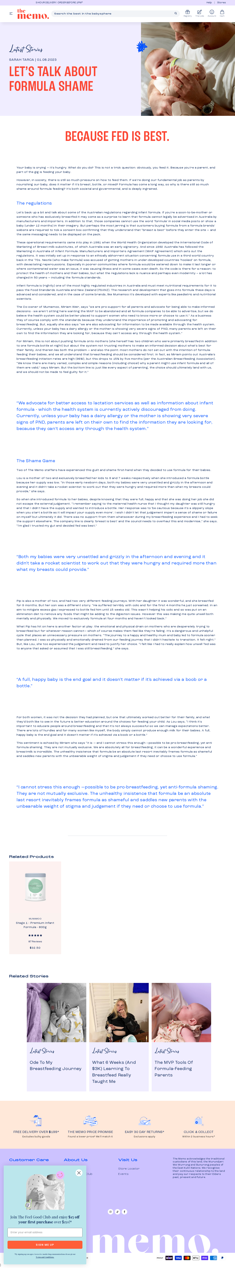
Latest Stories (26, 50)
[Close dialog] (79, 1173)
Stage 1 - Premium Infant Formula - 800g (35, 925)
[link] (45, 1191)
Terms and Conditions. (45, 1257)
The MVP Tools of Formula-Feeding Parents (174, 1069)
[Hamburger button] (11, 13)
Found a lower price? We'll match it (90, 1137)
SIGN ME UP (45, 1245)
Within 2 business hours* (198, 1137)
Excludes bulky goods (36, 1137)
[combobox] (115, 13)
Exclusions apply (144, 1137)
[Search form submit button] (175, 13)
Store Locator (129, 1168)
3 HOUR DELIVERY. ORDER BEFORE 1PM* (34, 2)
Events (123, 1174)
